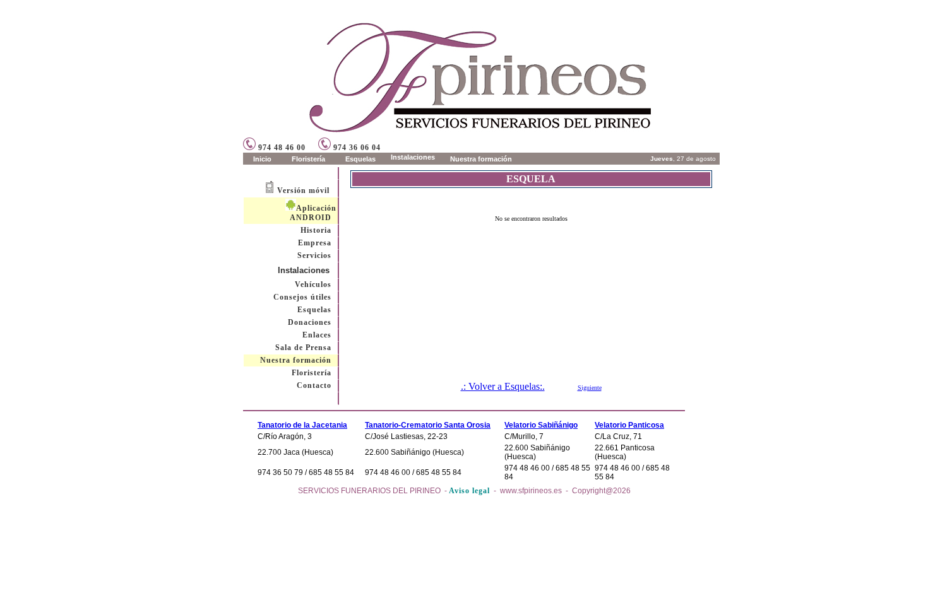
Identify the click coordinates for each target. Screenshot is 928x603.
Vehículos (313, 284)
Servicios (314, 255)
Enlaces (316, 335)
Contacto (314, 385)
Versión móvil (303, 190)
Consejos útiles (302, 297)
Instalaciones (303, 270)
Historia (315, 230)
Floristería (311, 372)
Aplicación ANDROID (313, 213)
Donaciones (309, 322)
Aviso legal (469, 490)
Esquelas (314, 309)
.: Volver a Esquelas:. (503, 386)
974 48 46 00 (281, 147)
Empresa (314, 242)
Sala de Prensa (303, 347)
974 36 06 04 (356, 147)
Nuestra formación (295, 360)
